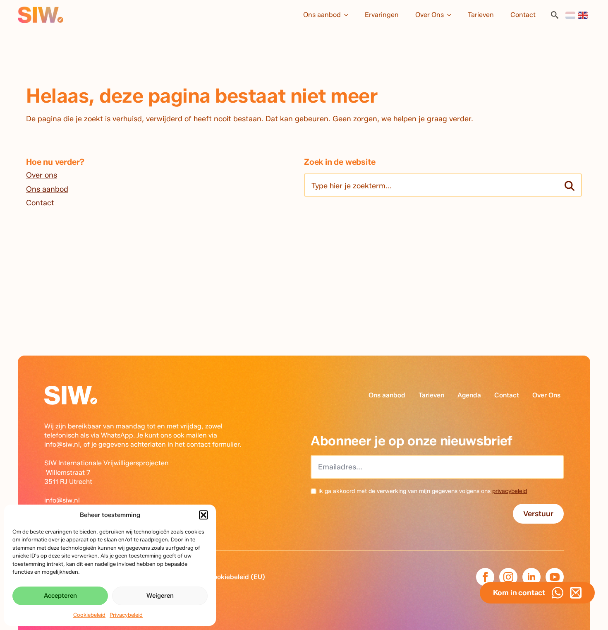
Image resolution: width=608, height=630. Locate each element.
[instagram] (508, 577)
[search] (569, 185)
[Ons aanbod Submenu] (349, 14)
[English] (583, 15)
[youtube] (555, 577)
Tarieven (481, 15)
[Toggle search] (554, 15)
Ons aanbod (322, 15)
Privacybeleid (126, 614)
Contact (523, 15)
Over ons (41, 175)
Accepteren (60, 595)
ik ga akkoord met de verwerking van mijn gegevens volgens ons (422, 491)
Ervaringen (382, 15)
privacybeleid (509, 491)
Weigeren (160, 595)
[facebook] (485, 577)
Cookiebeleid (89, 614)
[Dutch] (570, 15)
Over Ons (429, 15)
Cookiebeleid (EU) (236, 577)
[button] (203, 515)
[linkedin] (531, 577)
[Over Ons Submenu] (452, 14)
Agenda (469, 395)
